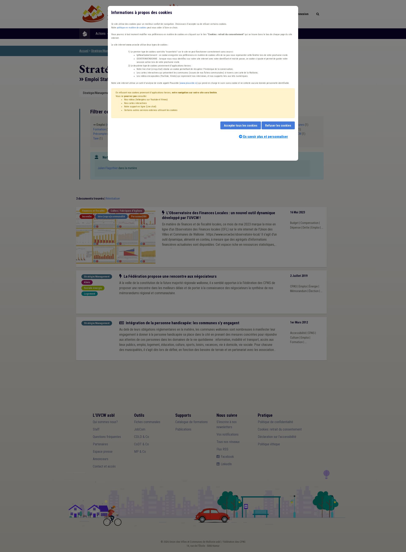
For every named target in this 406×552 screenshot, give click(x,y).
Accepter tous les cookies (240, 125)
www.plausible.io (188, 83)
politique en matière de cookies (132, 27)
